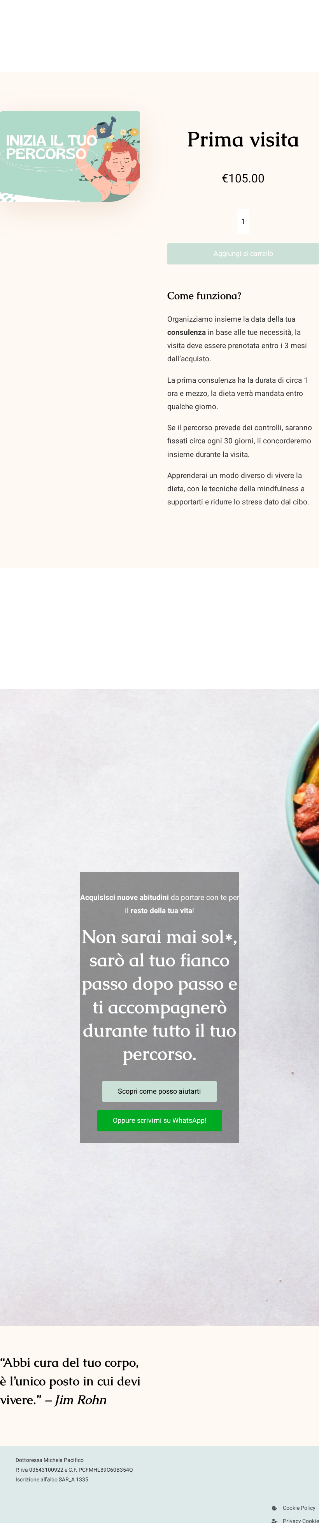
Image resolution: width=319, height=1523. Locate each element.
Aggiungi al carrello (243, 254)
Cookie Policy (299, 1508)
